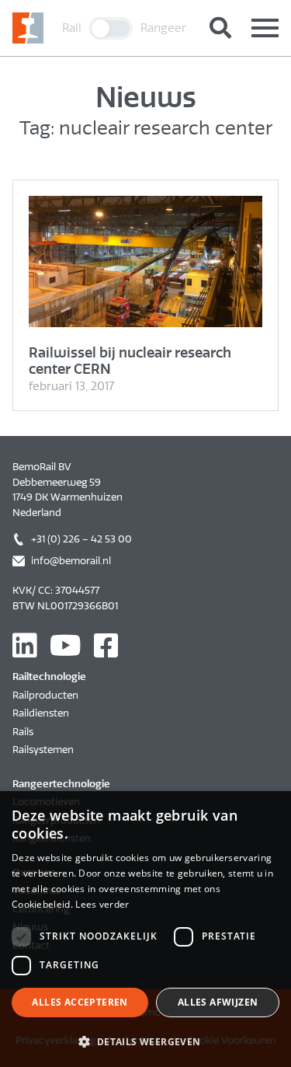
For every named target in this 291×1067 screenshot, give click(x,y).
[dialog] (145, 929)
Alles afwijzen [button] (218, 1002)
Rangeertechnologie (61, 784)
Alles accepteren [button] (79, 1002)
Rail (71, 28)
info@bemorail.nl (71, 561)
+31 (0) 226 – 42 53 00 (81, 539)
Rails (22, 731)
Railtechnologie (49, 676)
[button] (145, 1041)
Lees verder (102, 904)
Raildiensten (40, 713)
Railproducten (45, 695)
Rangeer (163, 28)
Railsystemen (43, 749)
